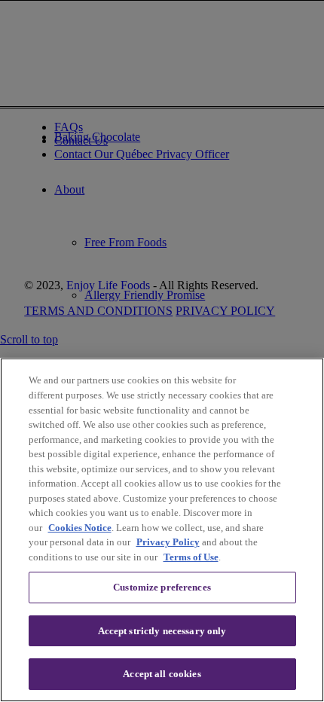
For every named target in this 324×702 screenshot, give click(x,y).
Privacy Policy (168, 542)
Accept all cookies (161, 673)
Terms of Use (191, 557)
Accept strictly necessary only (162, 630)
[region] (162, 530)
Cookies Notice (80, 527)
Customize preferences (162, 587)
